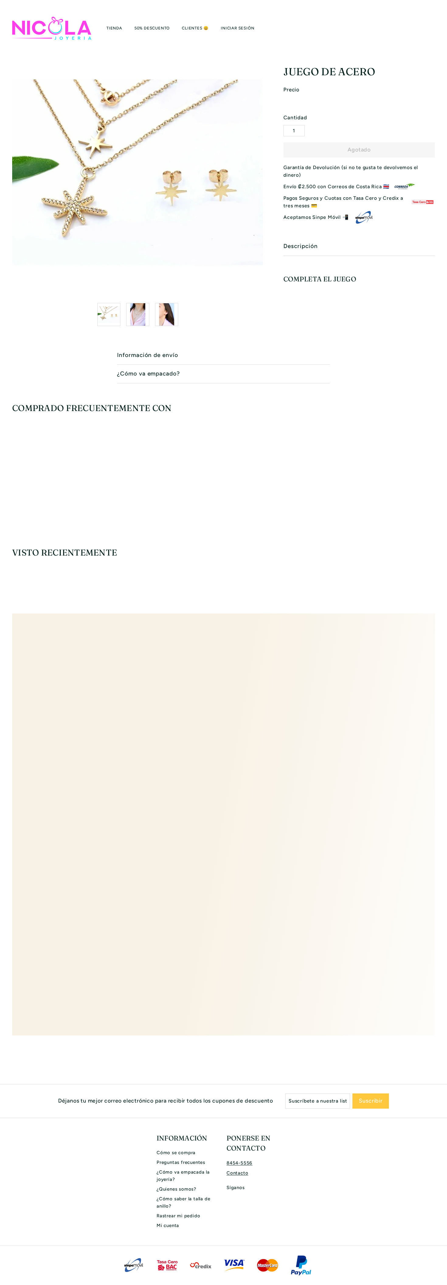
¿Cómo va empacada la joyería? (183, 1175)
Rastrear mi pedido (178, 1216)
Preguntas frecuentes (181, 1162)
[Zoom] (137, 172)
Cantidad (295, 117)
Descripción (300, 246)
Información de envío (147, 355)
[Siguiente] (259, 314)
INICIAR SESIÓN (237, 28)
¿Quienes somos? (176, 1189)
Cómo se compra (176, 1152)
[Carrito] (434, 28)
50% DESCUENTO (152, 28)
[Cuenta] (427, 28)
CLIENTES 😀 (195, 28)
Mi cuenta (168, 1225)
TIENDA (114, 28)
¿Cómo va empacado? (148, 373)
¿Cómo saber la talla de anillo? (183, 1202)
